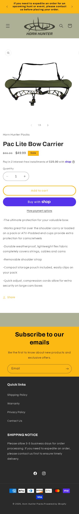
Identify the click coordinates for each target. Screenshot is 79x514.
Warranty (13, 403)
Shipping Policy (17, 395)
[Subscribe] (67, 368)
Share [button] (11, 297)
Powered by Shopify (55, 504)
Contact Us (14, 421)
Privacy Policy (16, 412)
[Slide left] (31, 125)
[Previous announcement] (7, 7)
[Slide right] (48, 125)
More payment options (39, 211)
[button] (7, 26)
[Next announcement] (72, 7)
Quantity (8, 168)
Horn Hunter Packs (33, 504)
